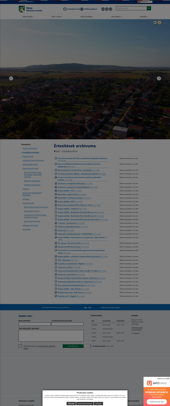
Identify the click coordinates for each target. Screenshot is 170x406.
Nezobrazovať (162, 378)
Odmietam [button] (98, 403)
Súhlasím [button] (71, 403)
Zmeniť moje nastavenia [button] (85, 403)
